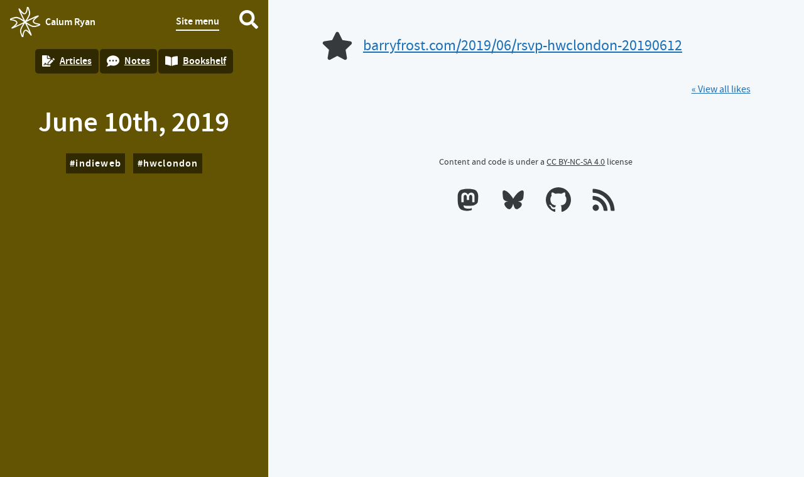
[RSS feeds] (603, 202)
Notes (137, 60)
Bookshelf (204, 60)
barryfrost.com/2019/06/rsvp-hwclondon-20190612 (522, 45)
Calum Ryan (52, 25)
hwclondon (170, 163)
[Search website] (248, 22)
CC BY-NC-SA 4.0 (575, 161)
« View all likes (721, 89)
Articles (76, 60)
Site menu (197, 21)
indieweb (98, 163)
